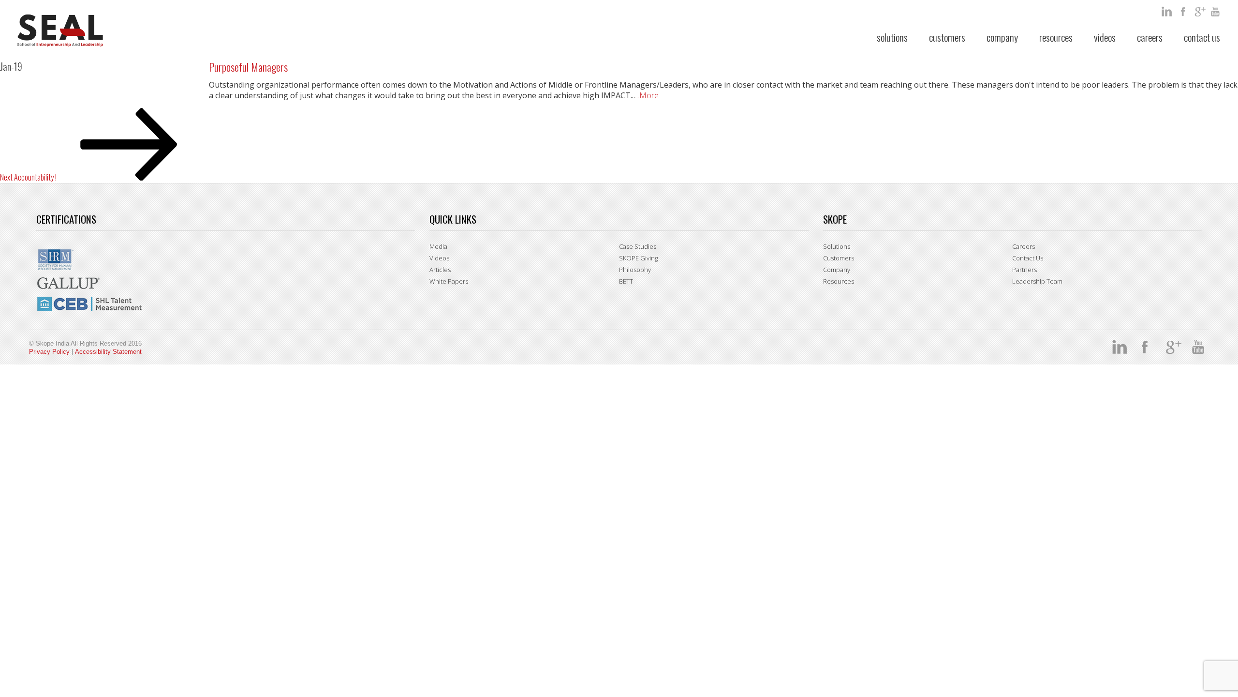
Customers (947, 37)
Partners (1024, 269)
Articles (440, 269)
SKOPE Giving (638, 258)
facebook (1184, 11)
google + (1200, 11)
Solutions (892, 37)
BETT (626, 281)
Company (1002, 37)
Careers (1150, 37)
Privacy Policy (49, 351)
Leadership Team (1037, 281)
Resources (1056, 37)
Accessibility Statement (108, 351)
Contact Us (1202, 37)
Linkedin (1167, 11)
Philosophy (635, 269)
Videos (1105, 37)
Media (438, 246)
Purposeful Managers (248, 67)
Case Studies (637, 246)
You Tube (1217, 11)
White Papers (448, 281)
